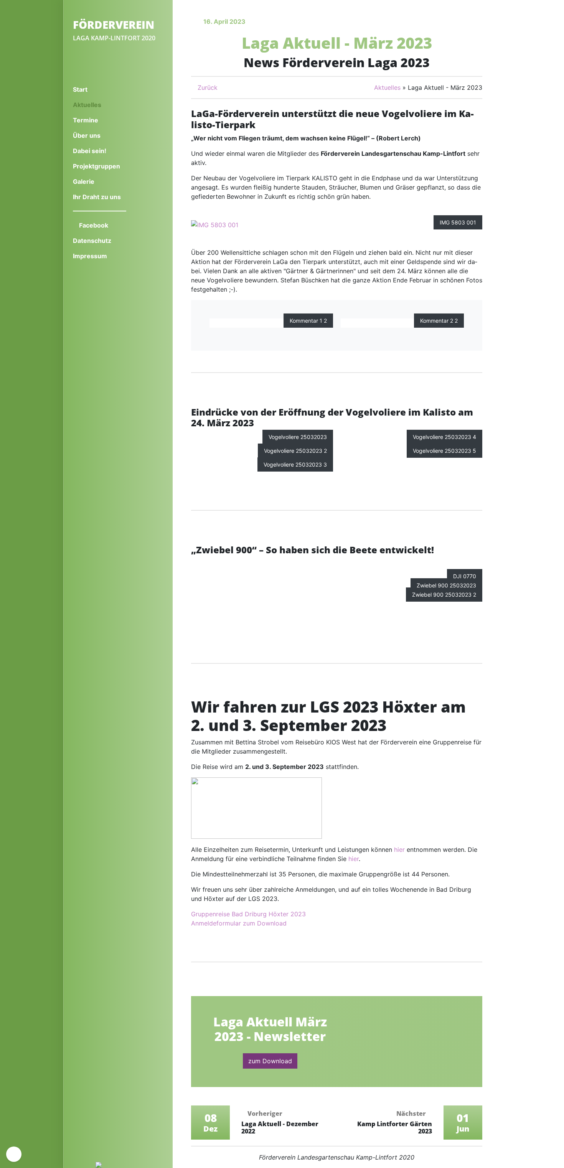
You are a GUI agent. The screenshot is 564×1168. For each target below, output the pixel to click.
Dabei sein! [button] (90, 151)
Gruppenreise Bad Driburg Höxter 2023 (248, 914)
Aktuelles (99, 105)
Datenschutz (92, 240)
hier (399, 849)
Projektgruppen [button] (97, 166)
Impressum (90, 256)
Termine (85, 120)
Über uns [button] (87, 135)
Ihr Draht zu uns (97, 197)
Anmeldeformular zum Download (239, 923)
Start (80, 89)
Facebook (93, 225)
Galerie (83, 181)
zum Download (270, 1061)
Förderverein (113, 24)
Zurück (207, 87)
